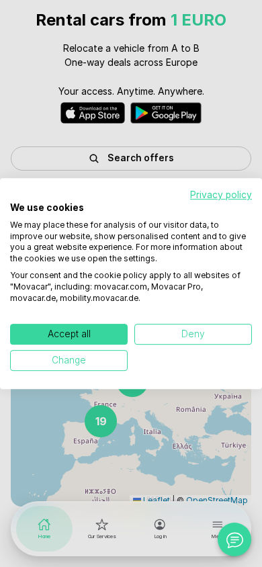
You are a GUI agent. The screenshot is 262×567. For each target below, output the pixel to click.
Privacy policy (221, 194)
